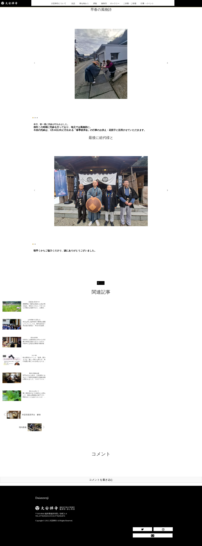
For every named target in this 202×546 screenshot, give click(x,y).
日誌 (102, 283)
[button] (167, 63)
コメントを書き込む (101, 479)
